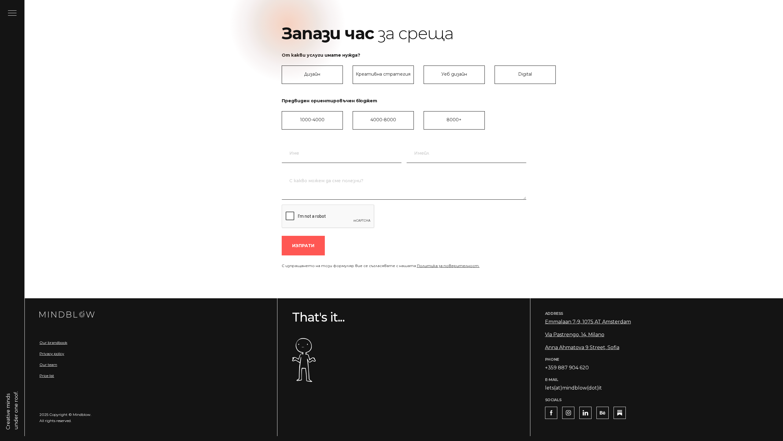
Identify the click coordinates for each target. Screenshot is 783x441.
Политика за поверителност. (448, 265)
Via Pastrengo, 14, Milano (574, 334)
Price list (46, 375)
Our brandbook (53, 342)
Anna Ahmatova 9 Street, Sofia (582, 347)
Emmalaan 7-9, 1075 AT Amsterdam (588, 322)
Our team (48, 364)
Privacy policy (51, 353)
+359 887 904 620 (567, 368)
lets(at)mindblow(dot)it (573, 388)
